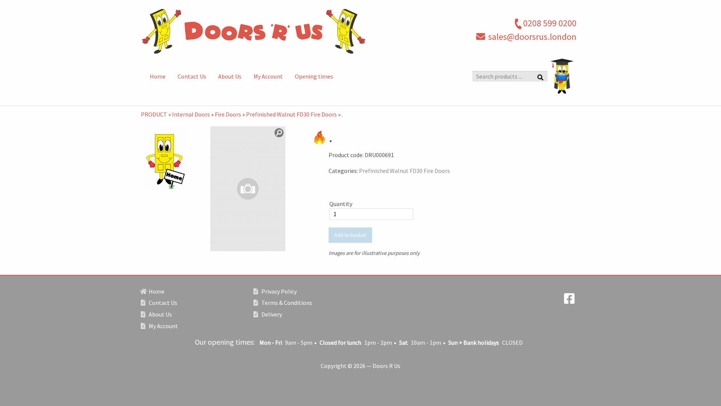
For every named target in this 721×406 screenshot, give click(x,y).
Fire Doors (228, 114)
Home (158, 76)
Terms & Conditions (286, 302)
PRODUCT (154, 114)
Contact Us (192, 76)
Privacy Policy (278, 291)
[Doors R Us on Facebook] (569, 300)
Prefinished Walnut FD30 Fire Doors (291, 114)
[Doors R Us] (285, 31)
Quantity (340, 204)
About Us (229, 76)
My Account (268, 76)
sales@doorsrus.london (532, 36)
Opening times (314, 76)
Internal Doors (191, 114)
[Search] (540, 77)
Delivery (271, 314)
